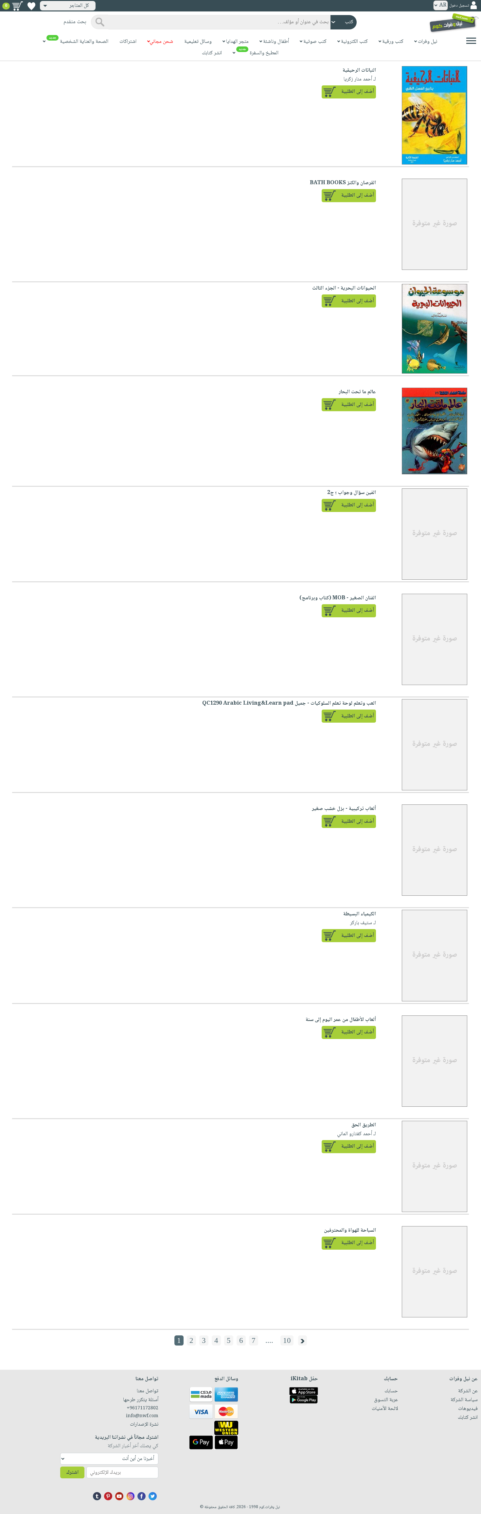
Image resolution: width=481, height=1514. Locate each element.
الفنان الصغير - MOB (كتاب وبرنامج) (337, 598)
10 (287, 1340)
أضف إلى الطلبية (357, 91)
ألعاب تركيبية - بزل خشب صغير (344, 808)
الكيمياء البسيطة (359, 914)
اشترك (72, 1472)
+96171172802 (142, 1408)
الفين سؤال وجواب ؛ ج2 (351, 492)
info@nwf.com (142, 1416)
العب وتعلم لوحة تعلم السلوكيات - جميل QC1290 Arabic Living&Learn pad (289, 703)
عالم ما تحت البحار (357, 392)
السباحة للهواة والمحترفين (350, 1230)
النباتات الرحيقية (359, 70)
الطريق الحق (363, 1125)
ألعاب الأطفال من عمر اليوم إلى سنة (341, 1019)
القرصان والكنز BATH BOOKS (343, 183)
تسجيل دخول (459, 5)
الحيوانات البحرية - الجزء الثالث (344, 288)
